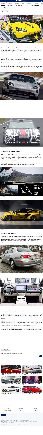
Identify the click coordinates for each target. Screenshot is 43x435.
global (18, 353)
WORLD (29, 3)
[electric (2, 353)
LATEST (17, 3)
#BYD (5, 353)
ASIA (23, 3)
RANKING (3, 3)
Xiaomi (21, 353)
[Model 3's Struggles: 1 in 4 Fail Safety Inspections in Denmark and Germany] (32, 370)
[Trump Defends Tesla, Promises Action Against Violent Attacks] (32, 380)
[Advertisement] (10, 110)
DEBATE (10, 3)
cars (10, 353)
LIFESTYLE (35, 410)
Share (7, 11)
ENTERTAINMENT (7, 410)
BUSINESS (36, 3)
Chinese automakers (14, 353)
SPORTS (21, 410)
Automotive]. (8, 353)
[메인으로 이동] (21, 1)
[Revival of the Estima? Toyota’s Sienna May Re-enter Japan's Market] (32, 390)
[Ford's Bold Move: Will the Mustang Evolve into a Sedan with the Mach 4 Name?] (11, 390)
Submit (40, 355)
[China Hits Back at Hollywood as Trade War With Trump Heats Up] (11, 370)
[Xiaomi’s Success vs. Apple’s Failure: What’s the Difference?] (11, 380)
